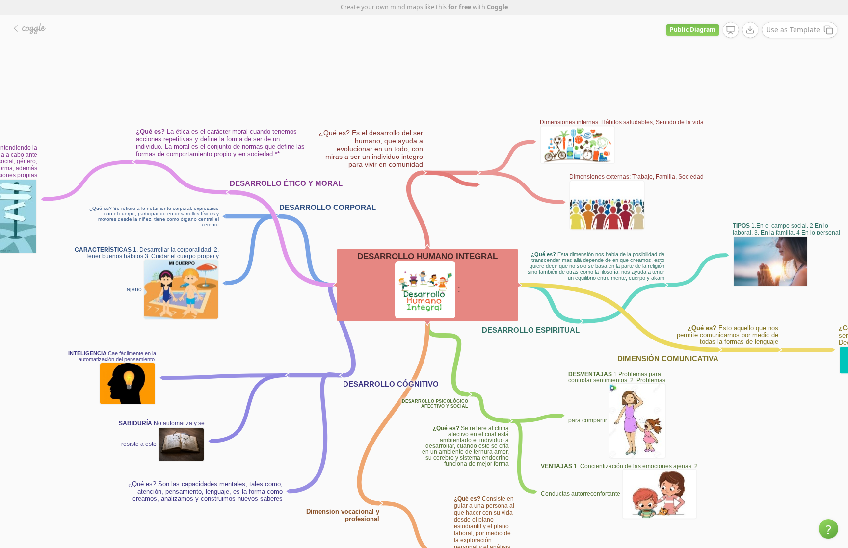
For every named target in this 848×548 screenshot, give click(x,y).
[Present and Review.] (731, 30)
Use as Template (793, 29)
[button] (828, 529)
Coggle (497, 7)
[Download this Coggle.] (750, 30)
